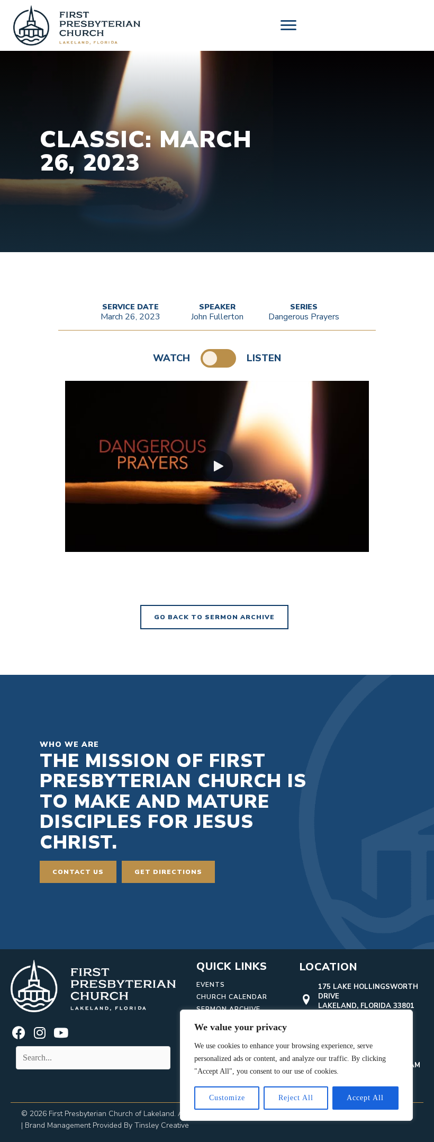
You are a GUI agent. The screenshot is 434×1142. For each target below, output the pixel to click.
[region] (296, 1065)
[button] (217, 466)
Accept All (365, 1098)
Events (210, 984)
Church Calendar (231, 997)
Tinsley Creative (161, 1125)
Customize (227, 1098)
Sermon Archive (228, 1009)
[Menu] (288, 25)
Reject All (295, 1098)
